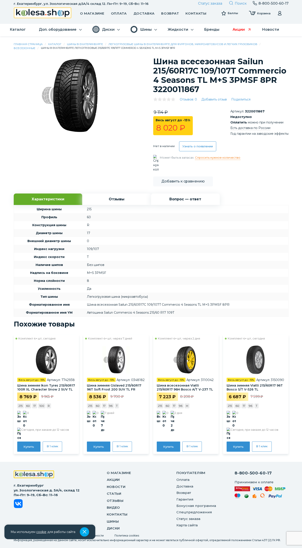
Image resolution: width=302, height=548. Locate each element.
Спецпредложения (194, 512)
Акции (113, 480)
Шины (113, 521)
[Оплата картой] (260, 488)
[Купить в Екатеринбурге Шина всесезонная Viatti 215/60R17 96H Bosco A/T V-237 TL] (186, 360)
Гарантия (184, 499)
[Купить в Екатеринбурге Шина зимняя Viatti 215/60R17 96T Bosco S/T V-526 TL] (256, 360)
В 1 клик (52, 446)
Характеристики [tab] (48, 199)
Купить (28, 446)
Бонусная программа (196, 506)
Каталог (54, 44)
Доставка (144, 13)
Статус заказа (210, 3)
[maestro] (238, 496)
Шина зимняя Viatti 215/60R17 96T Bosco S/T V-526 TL (255, 387)
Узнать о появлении (197, 146)
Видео (113, 507)
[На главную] (34, 474)
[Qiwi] (262, 496)
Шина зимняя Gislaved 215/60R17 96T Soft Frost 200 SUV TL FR (114, 387)
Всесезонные (24, 48)
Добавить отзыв (214, 99)
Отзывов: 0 (188, 99)
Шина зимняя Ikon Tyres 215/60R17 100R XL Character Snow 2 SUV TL (46, 387)
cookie (41, 532)
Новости (116, 487)
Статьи (114, 493)
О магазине (92, 13)
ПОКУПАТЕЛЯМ (190, 473)
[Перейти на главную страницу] (43, 13)
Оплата (119, 13)
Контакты (195, 13)
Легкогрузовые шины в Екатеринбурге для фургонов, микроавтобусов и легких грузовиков (183, 44)
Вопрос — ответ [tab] (185, 199)
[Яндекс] (254, 497)
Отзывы (115, 501)
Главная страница (28, 44)
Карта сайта (187, 525)
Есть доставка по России (250, 128)
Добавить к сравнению (183, 181)
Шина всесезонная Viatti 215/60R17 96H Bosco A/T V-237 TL (185, 387)
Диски (113, 528)
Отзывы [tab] (116, 199)
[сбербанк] (246, 497)
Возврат (170, 13)
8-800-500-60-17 (253, 473)
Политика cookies (127, 535)
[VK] (18, 504)
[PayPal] (275, 497)
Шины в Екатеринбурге (85, 44)
